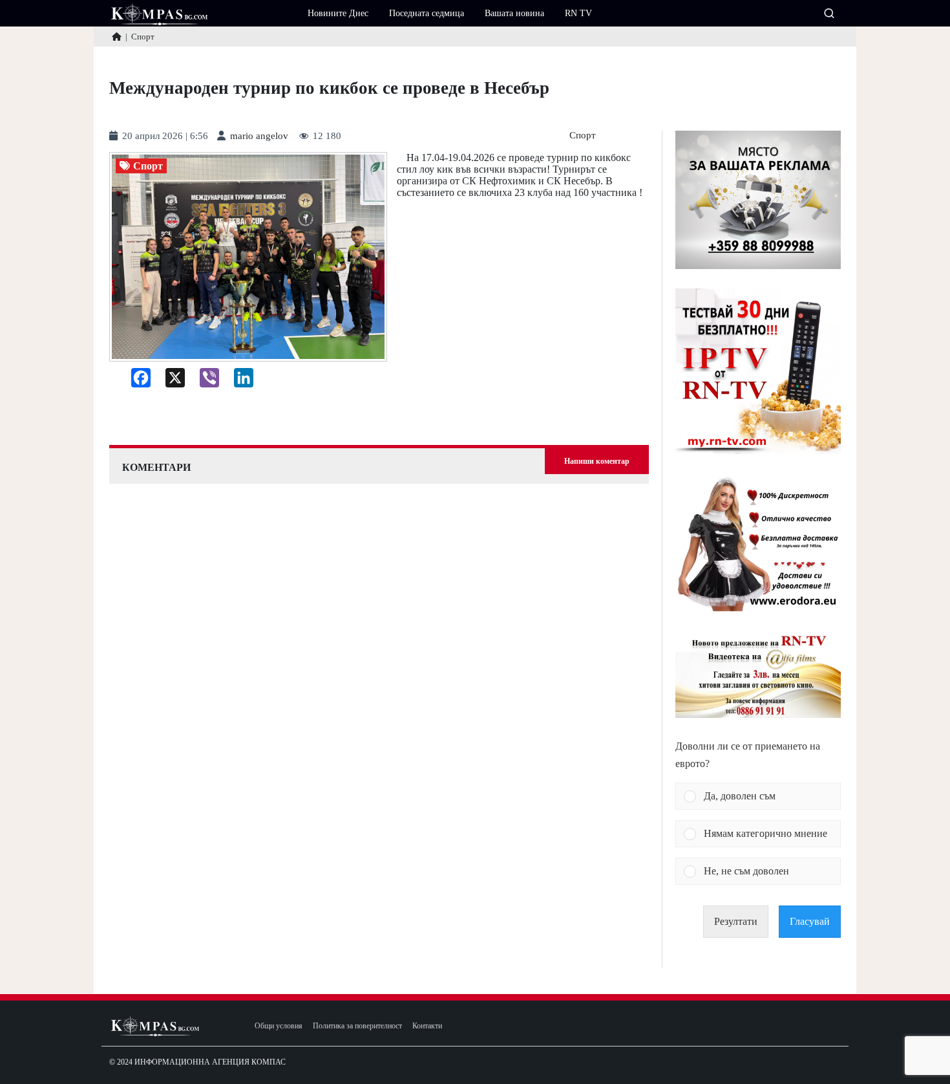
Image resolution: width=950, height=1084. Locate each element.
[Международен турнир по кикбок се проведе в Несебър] (248, 257)
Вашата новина (514, 13)
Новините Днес (338, 13)
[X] (170, 381)
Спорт (582, 135)
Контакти (427, 1026)
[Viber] (204, 381)
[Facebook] (136, 381)
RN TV (578, 13)
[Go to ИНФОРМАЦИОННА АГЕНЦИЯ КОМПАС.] (117, 36)
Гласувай (810, 921)
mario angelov (259, 136)
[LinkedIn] (239, 381)
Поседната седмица (426, 13)
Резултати (735, 921)
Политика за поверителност (357, 1026)
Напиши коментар (596, 461)
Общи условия (278, 1026)
